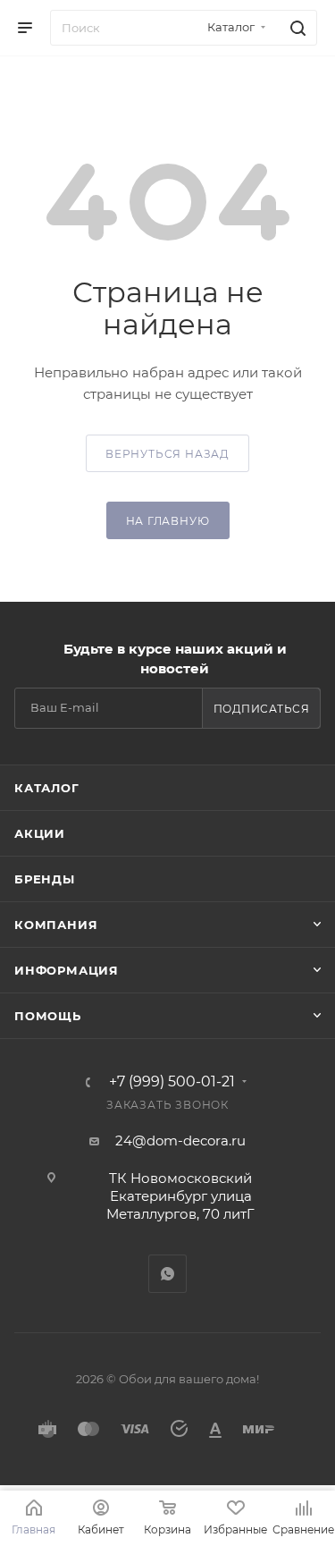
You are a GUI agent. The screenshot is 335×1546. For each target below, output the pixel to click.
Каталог (47, 788)
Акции (39, 833)
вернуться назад (167, 453)
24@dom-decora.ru (180, 1140)
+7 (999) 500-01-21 (172, 1082)
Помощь (47, 1016)
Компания (55, 924)
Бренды (44, 879)
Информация (66, 970)
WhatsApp (167, 1274)
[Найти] (295, 28)
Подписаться (262, 708)
